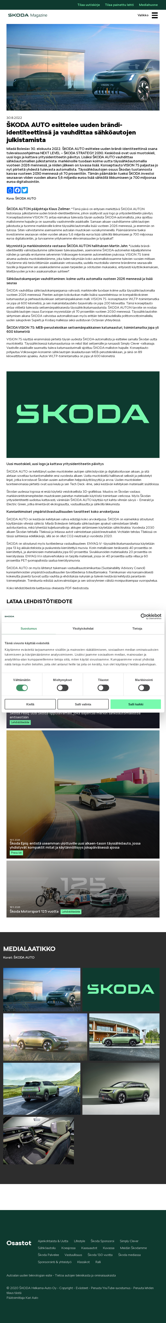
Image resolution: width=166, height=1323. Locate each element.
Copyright (66, 1288)
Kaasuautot (89, 1248)
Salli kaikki (135, 704)
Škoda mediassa (129, 1255)
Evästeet (82, 1288)
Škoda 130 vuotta (100, 1255)
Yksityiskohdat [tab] (83, 628)
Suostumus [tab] (29, 628)
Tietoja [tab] (137, 628)
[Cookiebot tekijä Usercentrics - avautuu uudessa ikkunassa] (143, 617)
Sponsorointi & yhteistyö (54, 1262)
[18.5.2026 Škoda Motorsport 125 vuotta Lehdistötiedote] (83, 916)
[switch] (62, 688)
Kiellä (30, 704)
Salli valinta (83, 704)
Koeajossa (68, 1248)
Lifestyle (79, 1241)
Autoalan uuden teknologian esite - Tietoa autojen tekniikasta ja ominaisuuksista (61, 1275)
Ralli (98, 1262)
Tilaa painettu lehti (119, 5)
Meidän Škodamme (133, 1248)
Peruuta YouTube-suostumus (110, 1288)
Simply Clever (129, 1241)
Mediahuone (148, 5)
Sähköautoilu (47, 1248)
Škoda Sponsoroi (102, 1241)
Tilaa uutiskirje (88, 5)
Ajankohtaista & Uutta (53, 1241)
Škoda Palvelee (48, 1255)
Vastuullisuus (73, 1255)
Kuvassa (108, 1248)
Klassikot (83, 1262)
